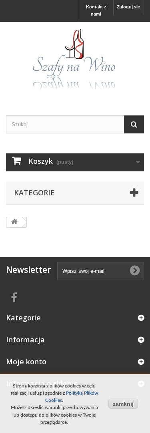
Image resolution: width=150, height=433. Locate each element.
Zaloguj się (128, 6)
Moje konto (26, 361)
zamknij (123, 404)
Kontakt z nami (96, 10)
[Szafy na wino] (75, 61)
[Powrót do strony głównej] (14, 222)
